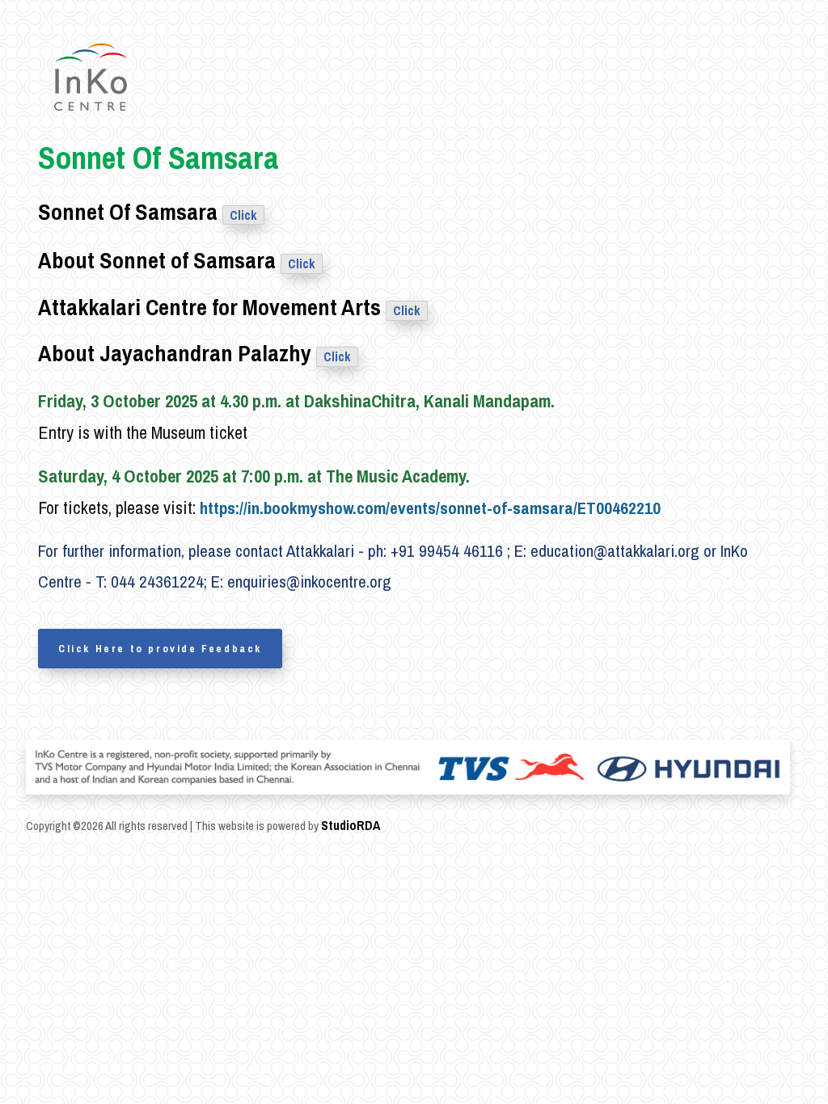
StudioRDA (350, 825)
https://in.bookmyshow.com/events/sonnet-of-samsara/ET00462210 (430, 508)
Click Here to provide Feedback (160, 648)
